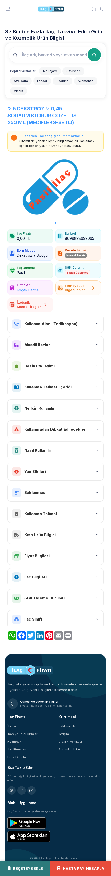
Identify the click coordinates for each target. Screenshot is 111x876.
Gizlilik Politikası (70, 742)
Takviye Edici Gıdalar (22, 734)
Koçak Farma (28, 290)
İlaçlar (11, 726)
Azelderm (21, 81)
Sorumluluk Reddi (71, 749)
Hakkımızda (67, 726)
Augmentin (85, 81)
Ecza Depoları (17, 757)
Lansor (42, 81)
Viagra (18, 91)
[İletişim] (102, 9)
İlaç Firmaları (16, 749)
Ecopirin (62, 81)
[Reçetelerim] (94, 9)
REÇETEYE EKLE (28, 868)
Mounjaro (50, 71)
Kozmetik (14, 742)
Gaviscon (73, 71)
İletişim (64, 734)
